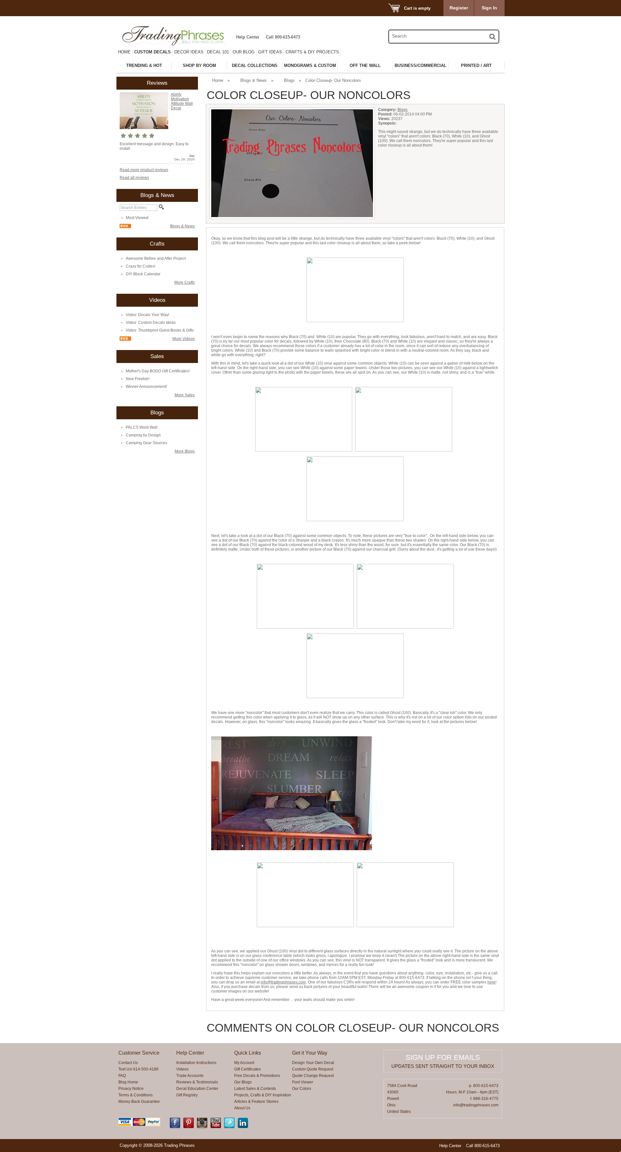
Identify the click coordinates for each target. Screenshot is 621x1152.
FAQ (122, 1075)
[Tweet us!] (229, 1127)
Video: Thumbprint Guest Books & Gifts (160, 330)
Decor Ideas (188, 51)
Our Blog (244, 51)
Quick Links (247, 1053)
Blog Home (128, 1082)
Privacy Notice (131, 1088)
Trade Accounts (189, 1075)
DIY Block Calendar (143, 274)
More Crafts (184, 282)
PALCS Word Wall (142, 427)
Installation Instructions (196, 1062)
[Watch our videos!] (216, 1127)
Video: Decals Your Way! (147, 315)
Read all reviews (134, 177)
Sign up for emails (443, 1057)
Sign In (489, 7)
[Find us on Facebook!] (175, 1127)
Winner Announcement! (146, 386)
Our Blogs (243, 1082)
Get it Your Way (309, 1053)
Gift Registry (187, 1095)
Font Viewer (302, 1082)
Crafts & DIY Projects (312, 51)
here (491, 982)
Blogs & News (182, 226)
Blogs (289, 80)
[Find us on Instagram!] (202, 1127)
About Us (242, 1108)
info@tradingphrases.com (283, 982)
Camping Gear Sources (146, 443)
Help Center (247, 37)
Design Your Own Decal (313, 1062)
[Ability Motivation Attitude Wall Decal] (144, 128)
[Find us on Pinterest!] (188, 1127)
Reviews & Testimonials (197, 1082)
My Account (244, 1062)
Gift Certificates (247, 1069)
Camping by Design (143, 435)
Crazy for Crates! (140, 266)
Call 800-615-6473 (283, 37)
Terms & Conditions (135, 1095)
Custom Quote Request (312, 1069)
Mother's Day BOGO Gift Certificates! (158, 371)
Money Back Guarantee (139, 1101)
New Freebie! (137, 379)
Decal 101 (218, 51)
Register (459, 7)
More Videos (183, 338)
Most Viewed (137, 217)
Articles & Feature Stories (256, 1101)
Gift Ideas (270, 51)
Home (124, 51)
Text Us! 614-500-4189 (138, 1069)
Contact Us (128, 1062)
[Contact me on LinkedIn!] (243, 1127)
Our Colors (301, 1088)
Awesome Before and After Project (156, 258)
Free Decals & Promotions (257, 1075)
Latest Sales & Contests (255, 1088)
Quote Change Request (313, 1075)
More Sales (185, 395)
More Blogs (185, 451)
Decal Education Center (197, 1088)
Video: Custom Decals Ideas (151, 322)
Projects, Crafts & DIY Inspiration (262, 1095)
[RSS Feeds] (125, 227)
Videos (182, 1069)
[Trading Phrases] (177, 36)
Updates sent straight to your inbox (442, 1066)
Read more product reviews (144, 170)
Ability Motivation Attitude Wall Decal (182, 101)
